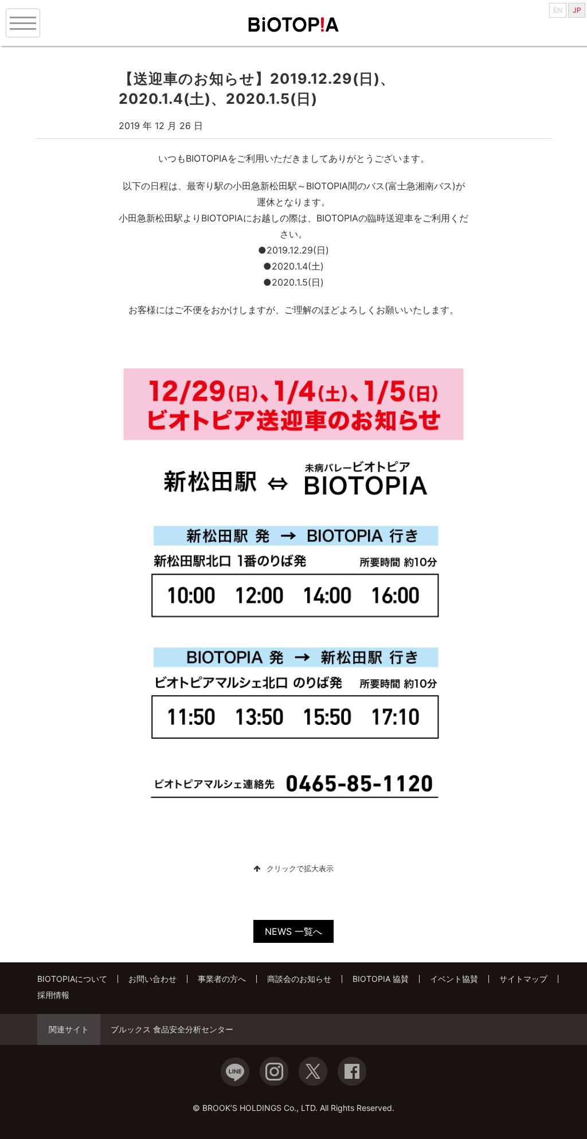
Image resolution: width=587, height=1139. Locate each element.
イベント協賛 (454, 979)
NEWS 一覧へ (293, 931)
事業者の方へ (222, 979)
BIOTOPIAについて (72, 979)
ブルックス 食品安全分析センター (172, 1029)
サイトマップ (523, 979)
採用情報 (53, 995)
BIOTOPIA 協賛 (381, 979)
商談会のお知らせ (299, 979)
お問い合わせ (152, 979)
